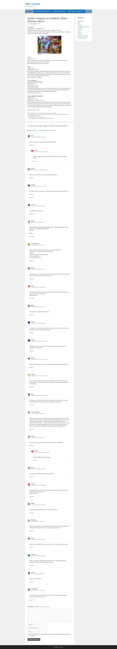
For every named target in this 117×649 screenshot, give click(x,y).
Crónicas (80, 25)
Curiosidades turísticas (76, 11)
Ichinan (52, 114)
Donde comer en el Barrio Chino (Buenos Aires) (44, 130)
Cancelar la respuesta (45, 606)
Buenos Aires (42, 114)
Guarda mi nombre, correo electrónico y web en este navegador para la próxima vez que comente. (50, 634)
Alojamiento (81, 21)
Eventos (80, 32)
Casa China (48, 114)
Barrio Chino (44, 105)
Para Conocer (32, 4)
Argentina (31, 114)
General (80, 34)
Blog (79, 23)
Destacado (80, 28)
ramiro (33, 484)
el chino (33, 204)
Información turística (42, 11)
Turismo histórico (59, 11)
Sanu (68, 114)
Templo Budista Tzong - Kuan (33, 115)
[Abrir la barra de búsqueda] (90, 11)
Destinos (29, 11)
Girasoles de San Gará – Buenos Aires (37, 117)
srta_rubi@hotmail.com (35, 257)
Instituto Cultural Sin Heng (61, 114)
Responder (31, 145)
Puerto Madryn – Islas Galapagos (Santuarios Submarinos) (41, 118)
